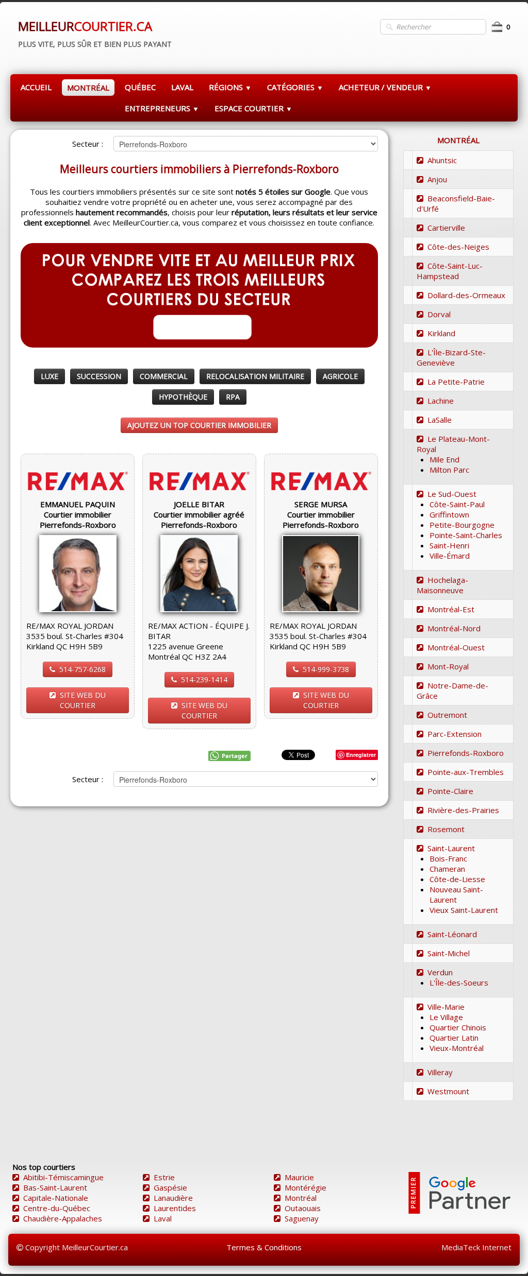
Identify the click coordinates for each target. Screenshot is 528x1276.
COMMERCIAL (164, 376)
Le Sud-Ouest (451, 494)
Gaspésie (170, 1187)
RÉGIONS (230, 87)
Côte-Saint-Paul (457, 504)
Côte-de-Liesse (457, 879)
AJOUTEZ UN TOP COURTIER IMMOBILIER (199, 425)
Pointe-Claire (450, 791)
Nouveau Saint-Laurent (456, 894)
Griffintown (449, 514)
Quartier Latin (454, 1037)
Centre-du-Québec (56, 1208)
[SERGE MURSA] (320, 572)
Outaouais (303, 1208)
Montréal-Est (450, 609)
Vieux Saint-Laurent (464, 910)
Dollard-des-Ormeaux (466, 295)
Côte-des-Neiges (458, 247)
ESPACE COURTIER (253, 108)
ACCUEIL (36, 87)
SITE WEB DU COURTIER (83, 700)
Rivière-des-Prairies (463, 810)
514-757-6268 (82, 669)
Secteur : (87, 144)
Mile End (444, 459)
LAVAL (182, 87)
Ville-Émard (450, 555)
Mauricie (299, 1177)
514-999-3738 (326, 669)
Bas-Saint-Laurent (55, 1187)
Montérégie (305, 1187)
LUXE (49, 376)
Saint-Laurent (451, 848)
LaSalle (439, 420)
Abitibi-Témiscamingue (63, 1177)
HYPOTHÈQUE (183, 397)
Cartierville (446, 227)
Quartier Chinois (458, 1027)
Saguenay (302, 1218)
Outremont (447, 715)
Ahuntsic (442, 160)
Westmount (448, 1091)
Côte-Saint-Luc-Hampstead (450, 271)
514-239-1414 (204, 679)
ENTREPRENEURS (162, 108)
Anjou (437, 179)
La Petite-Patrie (456, 381)
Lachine (440, 400)
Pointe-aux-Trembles (465, 772)
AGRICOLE (340, 376)
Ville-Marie (446, 1007)
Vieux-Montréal (457, 1048)
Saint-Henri (449, 545)
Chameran (447, 869)
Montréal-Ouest (456, 647)
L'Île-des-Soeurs (459, 982)
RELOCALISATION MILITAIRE (255, 376)
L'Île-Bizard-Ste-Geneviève (451, 357)
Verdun (440, 972)
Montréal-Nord (454, 628)
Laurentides (175, 1208)
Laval (163, 1218)
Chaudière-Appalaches (62, 1218)
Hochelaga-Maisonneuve (442, 585)
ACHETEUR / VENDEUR (385, 87)
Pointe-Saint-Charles (466, 535)
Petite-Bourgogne (462, 525)
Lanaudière (173, 1198)
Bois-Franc (448, 858)
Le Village (446, 1017)
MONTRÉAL (88, 87)
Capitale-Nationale (55, 1198)
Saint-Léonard (452, 934)
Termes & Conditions (264, 1247)
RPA (233, 397)
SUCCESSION (99, 376)
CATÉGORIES (295, 87)
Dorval (439, 314)
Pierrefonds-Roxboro (465, 753)
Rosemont (446, 829)
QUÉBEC (140, 87)
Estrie (164, 1177)
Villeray (440, 1072)
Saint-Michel (448, 953)
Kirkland (441, 333)
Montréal (301, 1198)
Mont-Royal (448, 666)
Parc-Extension (454, 734)
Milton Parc (449, 469)
